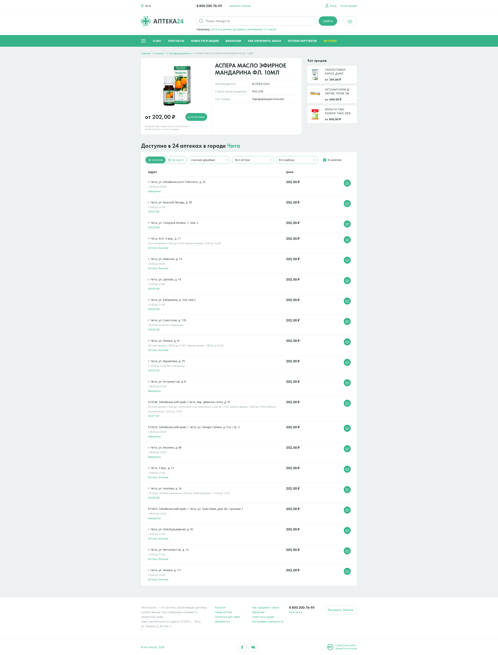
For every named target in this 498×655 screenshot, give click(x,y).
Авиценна (154, 191)
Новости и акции (205, 41)
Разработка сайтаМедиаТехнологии (346, 647)
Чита (233, 145)
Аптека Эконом (158, 248)
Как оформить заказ (264, 41)
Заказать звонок (240, 6)
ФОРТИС (154, 416)
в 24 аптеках (196, 117)
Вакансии (233, 41)
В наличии (334, 160)
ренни (227, 29)
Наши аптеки (223, 612)
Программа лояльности (267, 621)
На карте (177, 160)
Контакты (176, 41)
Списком (157, 160)
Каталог (330, 41)
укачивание (254, 29)
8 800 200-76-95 (209, 6)
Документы (222, 621)
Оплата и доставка (227, 617)
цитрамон (239, 29)
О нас (157, 41)
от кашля (270, 29)
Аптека (168, 21)
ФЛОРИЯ (154, 211)
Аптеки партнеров (302, 41)
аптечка (216, 29)
